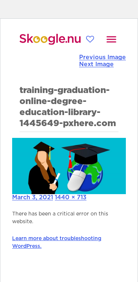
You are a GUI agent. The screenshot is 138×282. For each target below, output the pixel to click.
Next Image (96, 64)
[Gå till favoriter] (90, 39)
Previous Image (102, 57)
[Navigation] (111, 39)
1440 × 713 (70, 197)
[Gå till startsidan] (50, 39)
